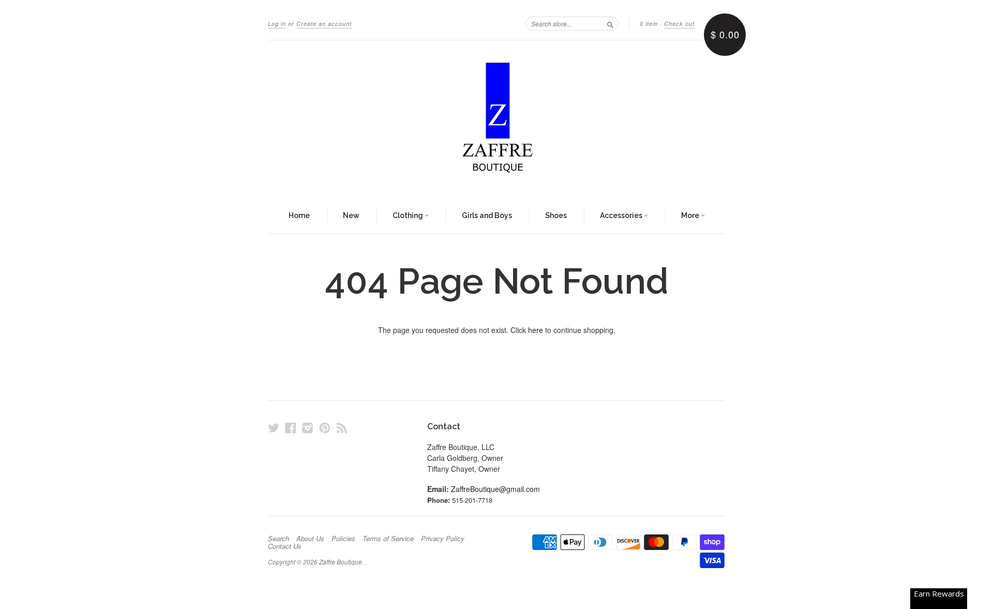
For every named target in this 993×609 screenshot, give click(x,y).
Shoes (556, 215)
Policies (343, 538)
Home (299, 215)
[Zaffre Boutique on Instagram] (307, 427)
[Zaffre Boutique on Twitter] (273, 427)
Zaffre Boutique (340, 561)
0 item (649, 23)
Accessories (622, 215)
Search (278, 538)
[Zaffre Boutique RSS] (342, 427)
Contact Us (285, 546)
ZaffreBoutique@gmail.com (495, 489)
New (351, 215)
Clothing (409, 215)
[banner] (496, 120)
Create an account (324, 23)
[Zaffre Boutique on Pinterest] (324, 427)
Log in (277, 23)
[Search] (610, 23)
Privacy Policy (442, 538)
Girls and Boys (487, 215)
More (691, 215)
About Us (310, 538)
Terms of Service (388, 538)
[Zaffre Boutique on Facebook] (290, 427)
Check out (679, 23)
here (535, 330)
